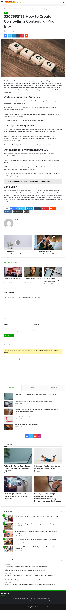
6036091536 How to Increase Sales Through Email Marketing (52, 280)
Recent (11, 388)
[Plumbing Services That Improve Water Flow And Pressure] (8, 404)
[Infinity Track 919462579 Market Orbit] (8, 427)
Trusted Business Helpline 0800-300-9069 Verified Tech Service (35, 417)
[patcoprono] (13, 2)
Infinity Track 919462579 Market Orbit (26, 424)
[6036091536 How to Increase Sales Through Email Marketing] (53, 272)
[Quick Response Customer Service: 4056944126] (33, 272)
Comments (53, 388)
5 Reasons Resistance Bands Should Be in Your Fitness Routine (47, 468)
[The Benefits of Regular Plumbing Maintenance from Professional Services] (8, 541)
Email (6, 324)
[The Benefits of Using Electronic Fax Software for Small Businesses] (8, 518)
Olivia (8, 31)
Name (6, 318)
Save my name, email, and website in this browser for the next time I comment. (27, 331)
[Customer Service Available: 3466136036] (13, 272)
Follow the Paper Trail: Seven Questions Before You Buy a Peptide (35, 394)
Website (36, 324)
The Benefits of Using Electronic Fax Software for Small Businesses (36, 516)
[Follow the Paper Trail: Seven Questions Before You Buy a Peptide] (8, 396)
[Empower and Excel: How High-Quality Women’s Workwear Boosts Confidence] (8, 549)
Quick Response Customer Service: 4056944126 (32, 279)
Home (7, 9)
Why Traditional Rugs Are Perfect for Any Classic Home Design (35, 524)
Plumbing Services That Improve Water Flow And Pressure (33, 402)
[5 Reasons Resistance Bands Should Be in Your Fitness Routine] (48, 456)
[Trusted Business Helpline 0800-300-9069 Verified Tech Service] (8, 419)
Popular (31, 388)
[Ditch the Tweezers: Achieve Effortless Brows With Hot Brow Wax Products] (8, 534)
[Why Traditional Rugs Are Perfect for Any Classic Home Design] (8, 526)
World (10, 9)
